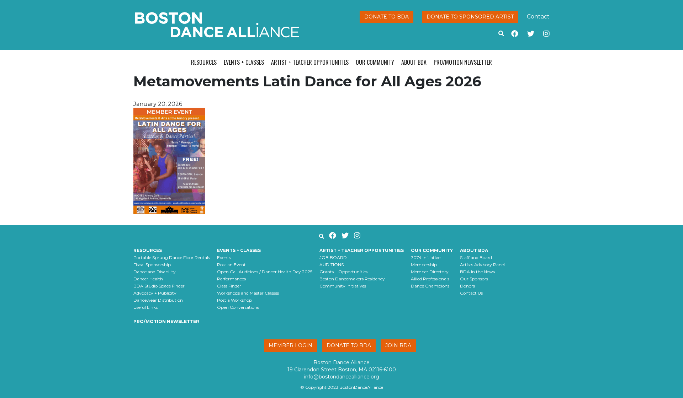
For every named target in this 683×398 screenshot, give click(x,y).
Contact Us (471, 293)
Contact (538, 16)
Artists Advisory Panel (482, 264)
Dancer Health (148, 278)
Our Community (375, 62)
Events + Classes (244, 62)
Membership (424, 264)
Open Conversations (238, 307)
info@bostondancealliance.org (341, 376)
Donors (467, 286)
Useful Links (145, 307)
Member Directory (430, 271)
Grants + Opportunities (343, 271)
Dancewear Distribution (158, 300)
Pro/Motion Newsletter (463, 62)
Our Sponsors (474, 278)
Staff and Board (476, 257)
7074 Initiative (425, 257)
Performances (231, 278)
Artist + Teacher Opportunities (310, 62)
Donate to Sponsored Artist (470, 17)
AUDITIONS (331, 264)
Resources (204, 62)
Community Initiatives (342, 286)
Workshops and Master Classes (248, 293)
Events (224, 257)
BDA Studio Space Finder (159, 286)
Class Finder (229, 286)
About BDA (414, 62)
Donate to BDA (386, 17)
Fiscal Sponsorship (152, 264)
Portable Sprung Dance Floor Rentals (171, 257)
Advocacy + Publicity (154, 293)
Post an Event (231, 264)
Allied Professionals (430, 278)
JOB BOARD (333, 257)
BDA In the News (477, 271)
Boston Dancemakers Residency (352, 278)
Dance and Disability (154, 271)
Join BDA (398, 345)
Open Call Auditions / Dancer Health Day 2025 (264, 271)
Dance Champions (430, 286)
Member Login (290, 345)
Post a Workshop (234, 300)
